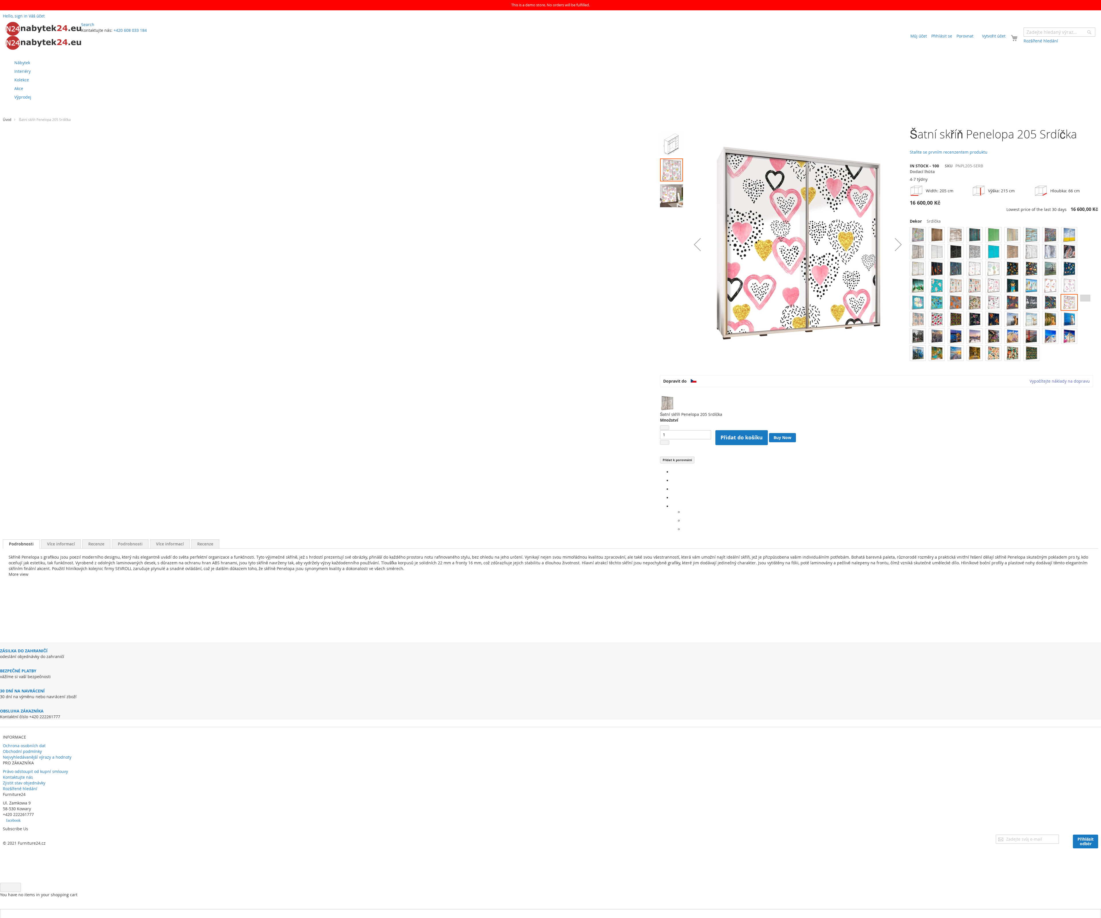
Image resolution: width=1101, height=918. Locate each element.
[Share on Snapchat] (684, 520)
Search (87, 24)
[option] (918, 234)
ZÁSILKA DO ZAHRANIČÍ (24, 650)
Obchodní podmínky (22, 751)
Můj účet (918, 36)
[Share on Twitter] (673, 480)
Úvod (7, 119)
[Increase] (664, 442)
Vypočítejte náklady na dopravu (1060, 381)
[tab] (21, 544)
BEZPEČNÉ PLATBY (18, 671)
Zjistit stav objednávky (24, 783)
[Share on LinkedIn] (673, 489)
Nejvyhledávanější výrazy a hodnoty (37, 757)
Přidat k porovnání (677, 460)
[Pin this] (673, 497)
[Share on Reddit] (684, 529)
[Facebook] (673, 472)
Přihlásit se (941, 36)
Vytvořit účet (994, 36)
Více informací (61, 544)
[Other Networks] (673, 506)
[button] (697, 244)
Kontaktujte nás (18, 777)
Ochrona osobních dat (24, 745)
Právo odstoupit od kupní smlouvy (35, 771)
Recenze (96, 544)
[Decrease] (664, 427)
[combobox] (1059, 32)
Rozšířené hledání (20, 788)
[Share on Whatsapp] (684, 512)
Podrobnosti (21, 544)
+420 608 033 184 (130, 30)
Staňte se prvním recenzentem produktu (948, 152)
